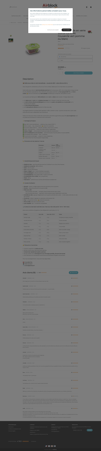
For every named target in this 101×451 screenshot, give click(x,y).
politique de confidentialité (47, 24)
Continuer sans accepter (53, 30)
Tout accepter (66, 29)
